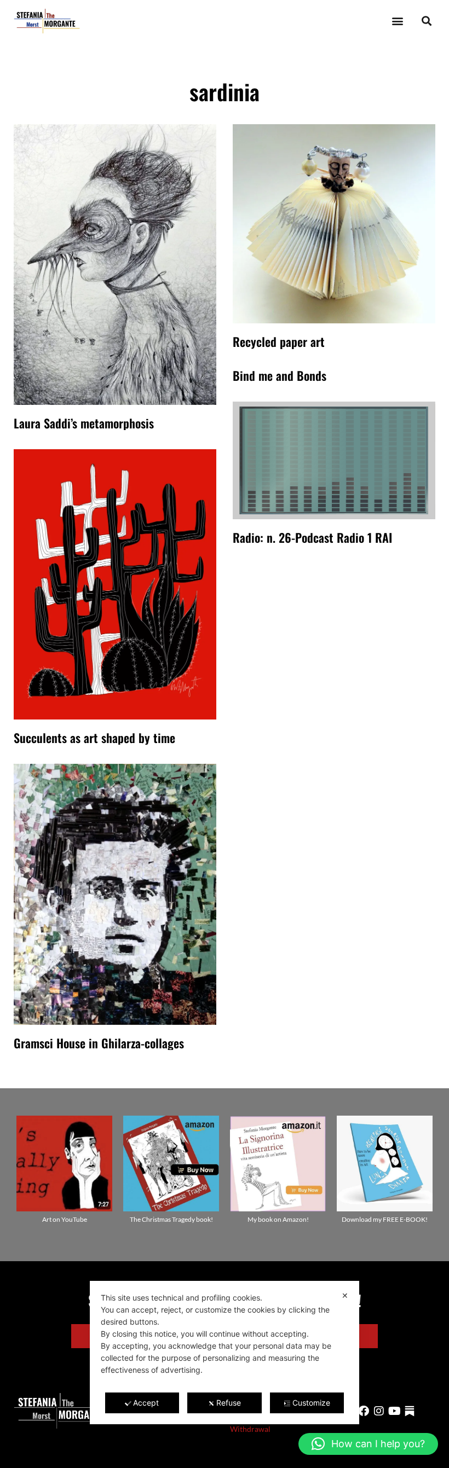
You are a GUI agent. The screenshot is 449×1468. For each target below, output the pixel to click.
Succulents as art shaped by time (94, 737)
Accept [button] (146, 1402)
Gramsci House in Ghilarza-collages (99, 1043)
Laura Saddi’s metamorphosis (84, 423)
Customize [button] (311, 1402)
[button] (397, 21)
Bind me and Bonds (279, 375)
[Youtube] (394, 1411)
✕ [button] (345, 1295)
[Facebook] (363, 1411)
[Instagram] (379, 1411)
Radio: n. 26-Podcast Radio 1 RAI (312, 537)
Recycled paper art (279, 341)
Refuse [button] (228, 1402)
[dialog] (224, 1352)
